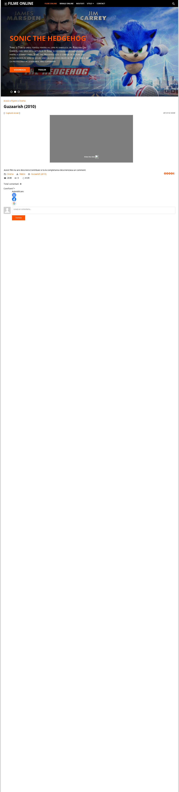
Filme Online (20, 3)
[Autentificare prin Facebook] (14, 199)
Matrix (22, 174)
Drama (22, 100)
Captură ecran (12, 113)
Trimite (18, 217)
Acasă (6, 100)
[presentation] (166, 91)
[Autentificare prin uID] (14, 195)
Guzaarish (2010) (38, 174)
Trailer (42, 68)
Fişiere (14, 100)
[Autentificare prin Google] (14, 203)
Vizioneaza (20, 68)
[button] (11, 92)
